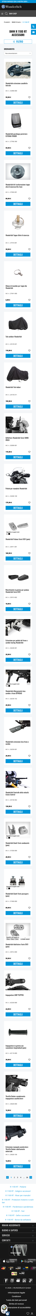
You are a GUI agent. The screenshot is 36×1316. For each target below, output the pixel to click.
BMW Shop (13, 13)
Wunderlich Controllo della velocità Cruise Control (17, 793)
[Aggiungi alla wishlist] (29, 97)
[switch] (4, 1312)
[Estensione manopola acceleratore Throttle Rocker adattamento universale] (18, 1134)
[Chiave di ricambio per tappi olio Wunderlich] (18, 273)
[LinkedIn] (24, 1281)
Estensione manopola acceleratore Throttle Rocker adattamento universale (17, 1149)
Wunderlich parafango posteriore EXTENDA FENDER (16, 135)
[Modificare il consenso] (8, 1313)
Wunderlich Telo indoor (13, 387)
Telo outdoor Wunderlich (14, 337)
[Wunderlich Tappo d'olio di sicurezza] (18, 222)
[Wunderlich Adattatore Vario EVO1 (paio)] (18, 931)
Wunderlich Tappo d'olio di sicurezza (17, 235)
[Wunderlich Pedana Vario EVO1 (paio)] (18, 526)
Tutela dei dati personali (16, 1300)
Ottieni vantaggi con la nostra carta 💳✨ (17, 1)
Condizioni (16, 1296)
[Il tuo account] (32, 1313)
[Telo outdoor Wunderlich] (18, 323)
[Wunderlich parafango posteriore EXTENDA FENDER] (18, 121)
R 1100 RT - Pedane (18, 1187)
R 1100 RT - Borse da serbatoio (18, 1219)
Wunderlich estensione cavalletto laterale (17, 84)
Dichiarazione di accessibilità (18, 1307)
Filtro (19, 41)
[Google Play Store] (27, 1261)
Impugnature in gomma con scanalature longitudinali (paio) (16, 1047)
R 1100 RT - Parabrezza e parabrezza (18, 1207)
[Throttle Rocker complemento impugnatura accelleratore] (18, 1083)
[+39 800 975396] (33, 26)
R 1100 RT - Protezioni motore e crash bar (18, 1201)
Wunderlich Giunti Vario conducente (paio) (17, 844)
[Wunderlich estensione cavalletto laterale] (18, 70)
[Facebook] (6, 1281)
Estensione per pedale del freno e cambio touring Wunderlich (17, 641)
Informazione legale (16, 1292)
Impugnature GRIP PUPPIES (15, 995)
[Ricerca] (6, 13)
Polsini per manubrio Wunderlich (16, 488)
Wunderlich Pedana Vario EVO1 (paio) (18, 539)
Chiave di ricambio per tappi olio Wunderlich (16, 287)
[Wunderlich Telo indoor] (18, 374)
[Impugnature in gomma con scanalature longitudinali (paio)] (18, 1033)
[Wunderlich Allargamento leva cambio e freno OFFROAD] (18, 678)
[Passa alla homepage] (12, 6)
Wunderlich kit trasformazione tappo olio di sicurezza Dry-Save (18, 186)
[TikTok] (30, 1281)
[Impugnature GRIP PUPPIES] (18, 982)
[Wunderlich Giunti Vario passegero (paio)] (18, 881)
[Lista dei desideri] (28, 1313)
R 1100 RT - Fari (18, 1211)
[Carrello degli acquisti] (35, 13)
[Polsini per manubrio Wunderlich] (18, 475)
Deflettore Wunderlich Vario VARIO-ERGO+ (17, 439)
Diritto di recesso (16, 1304)
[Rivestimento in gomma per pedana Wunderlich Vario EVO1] (18, 577)
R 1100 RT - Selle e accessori (18, 1215)
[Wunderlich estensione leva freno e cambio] (18, 729)
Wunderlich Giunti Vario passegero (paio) (17, 895)
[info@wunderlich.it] (33, 32)
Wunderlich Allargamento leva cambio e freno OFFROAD (15, 692)
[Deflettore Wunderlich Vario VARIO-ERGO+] (18, 425)
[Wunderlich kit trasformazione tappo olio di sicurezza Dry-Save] (18, 171)
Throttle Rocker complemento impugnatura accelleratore (15, 1097)
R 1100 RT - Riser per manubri (18, 1195)
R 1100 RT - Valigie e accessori (18, 1191)
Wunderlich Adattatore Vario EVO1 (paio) (17, 945)
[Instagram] (12, 1281)
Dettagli (18, 102)
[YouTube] (18, 1281)
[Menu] (2, 13)
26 (27, 1177)
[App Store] (8, 1261)
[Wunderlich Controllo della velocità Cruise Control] (18, 779)
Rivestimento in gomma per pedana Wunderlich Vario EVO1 (17, 591)
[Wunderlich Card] (18, 1250)
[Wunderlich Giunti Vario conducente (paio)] (18, 830)
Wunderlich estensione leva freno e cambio (17, 743)
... (23, 1177)
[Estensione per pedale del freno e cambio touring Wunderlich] (18, 627)
